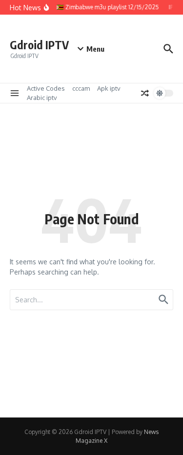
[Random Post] (145, 93)
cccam (81, 88)
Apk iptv (109, 88)
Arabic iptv (42, 97)
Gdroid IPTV (39, 45)
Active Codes (46, 88)
